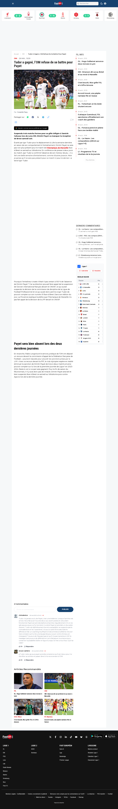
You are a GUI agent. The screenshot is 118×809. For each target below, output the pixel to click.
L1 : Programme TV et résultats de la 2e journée (89, 153)
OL (15, 691)
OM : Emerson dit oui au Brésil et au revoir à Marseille (91, 73)
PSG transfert (101, 794)
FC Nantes (48, 717)
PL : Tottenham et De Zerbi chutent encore (89, 105)
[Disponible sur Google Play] (97, 736)
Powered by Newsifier (59, 802)
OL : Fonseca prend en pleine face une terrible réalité (90, 129)
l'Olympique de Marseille (57, 148)
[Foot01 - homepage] (59, 3)
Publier (65, 609)
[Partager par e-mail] (16, 122)
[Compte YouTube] (76, 737)
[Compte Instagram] (61, 737)
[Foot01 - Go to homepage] (8, 737)
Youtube (50, 797)
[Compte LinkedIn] (66, 737)
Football (110, 794)
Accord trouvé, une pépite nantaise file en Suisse (89, 94)
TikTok (66, 797)
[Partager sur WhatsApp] (28, 117)
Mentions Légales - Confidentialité (15, 794)
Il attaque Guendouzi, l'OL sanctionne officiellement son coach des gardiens (91, 117)
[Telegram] (43, 117)
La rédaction (90, 794)
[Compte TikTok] (71, 737)
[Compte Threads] (86, 737)
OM (15, 58)
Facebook (73, 797)
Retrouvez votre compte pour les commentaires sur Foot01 (67, 794)
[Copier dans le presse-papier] (48, 117)
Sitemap (81, 797)
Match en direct (40, 797)
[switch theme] (101, 3)
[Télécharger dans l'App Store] (110, 736)
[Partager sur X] (38, 117)
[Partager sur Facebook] (33, 117)
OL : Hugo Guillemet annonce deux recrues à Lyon (90, 62)
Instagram (58, 797)
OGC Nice (18, 717)
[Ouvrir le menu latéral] (13, 3)
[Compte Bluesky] (81, 737)
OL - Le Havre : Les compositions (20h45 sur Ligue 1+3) (88, 141)
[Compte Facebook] (55, 737)
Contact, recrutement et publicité (37, 794)
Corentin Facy (22, 112)
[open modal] (105, 3)
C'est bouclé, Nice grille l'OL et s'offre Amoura (90, 84)
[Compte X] (50, 737)
